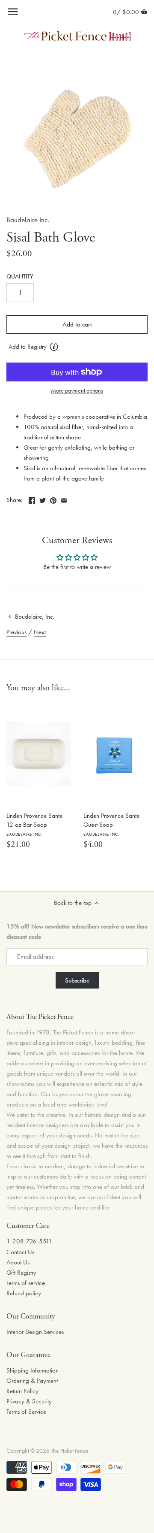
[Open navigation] (12, 11)
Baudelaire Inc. (27, 219)
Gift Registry (21, 1272)
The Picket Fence (70, 1450)
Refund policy (23, 1293)
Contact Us (20, 1252)
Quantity (19, 276)
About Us (18, 1262)
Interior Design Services (35, 1331)
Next (40, 632)
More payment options (77, 390)
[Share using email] (64, 499)
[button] (77, 347)
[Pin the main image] (53, 499)
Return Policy (22, 1391)
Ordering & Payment (32, 1380)
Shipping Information (32, 1370)
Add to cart (77, 324)
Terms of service (25, 1283)
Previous (16, 632)
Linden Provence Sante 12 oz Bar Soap (34, 824)
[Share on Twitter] (42, 499)
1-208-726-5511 (29, 1241)
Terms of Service (26, 1411)
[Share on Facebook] (32, 499)
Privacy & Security (29, 1401)
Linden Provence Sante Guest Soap (111, 824)
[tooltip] (54, 346)
